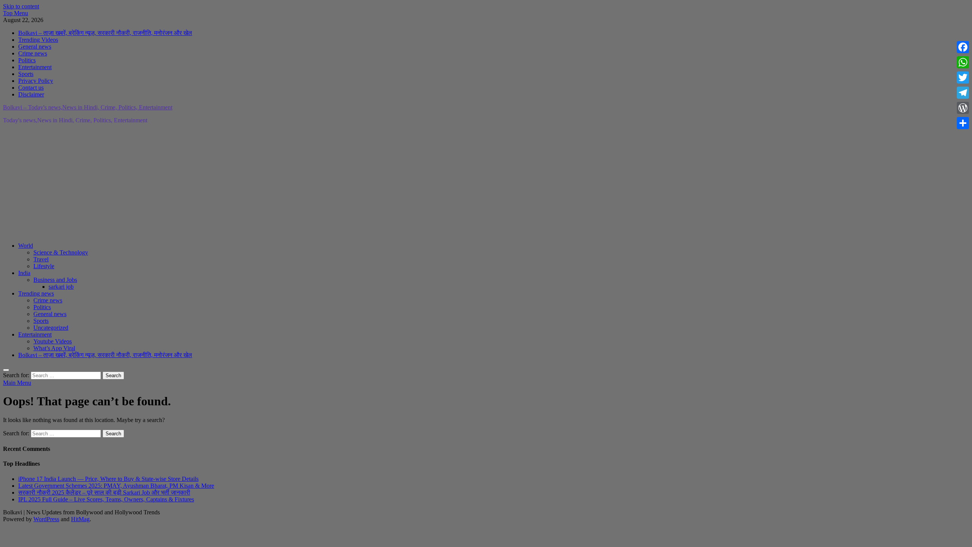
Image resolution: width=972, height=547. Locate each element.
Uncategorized (50, 327)
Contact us (31, 87)
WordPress (46, 519)
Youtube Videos (52, 341)
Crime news (32, 53)
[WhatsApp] (962, 62)
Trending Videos (38, 39)
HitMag (80, 519)
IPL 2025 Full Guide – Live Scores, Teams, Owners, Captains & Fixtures (106, 499)
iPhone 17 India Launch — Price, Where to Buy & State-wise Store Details (108, 479)
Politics (27, 60)
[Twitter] (962, 77)
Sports (25, 74)
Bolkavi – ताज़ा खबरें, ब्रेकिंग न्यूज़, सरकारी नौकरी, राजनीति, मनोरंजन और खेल (105, 33)
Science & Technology (60, 252)
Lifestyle (43, 266)
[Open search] (6, 370)
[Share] (962, 123)
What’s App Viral (54, 348)
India (24, 273)
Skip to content (21, 6)
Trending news (36, 293)
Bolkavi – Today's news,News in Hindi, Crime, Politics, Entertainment (87, 107)
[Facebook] (962, 47)
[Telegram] (962, 92)
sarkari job (61, 286)
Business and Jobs (55, 280)
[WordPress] (962, 107)
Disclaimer (31, 94)
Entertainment (35, 67)
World (25, 245)
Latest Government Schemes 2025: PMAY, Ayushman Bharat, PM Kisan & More (116, 485)
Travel (41, 259)
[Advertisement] (231, 183)
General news (34, 46)
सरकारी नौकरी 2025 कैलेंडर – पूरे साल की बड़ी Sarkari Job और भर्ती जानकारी (104, 492)
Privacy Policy (35, 80)
